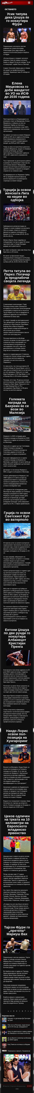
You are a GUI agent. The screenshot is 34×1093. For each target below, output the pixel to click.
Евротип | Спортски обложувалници (14, 1086)
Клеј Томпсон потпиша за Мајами (19, 1044)
